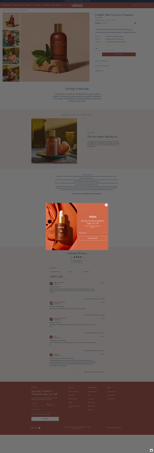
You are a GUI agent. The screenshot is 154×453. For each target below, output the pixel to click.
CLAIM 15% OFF (93, 238)
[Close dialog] (106, 205)
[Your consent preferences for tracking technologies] (151, 450)
